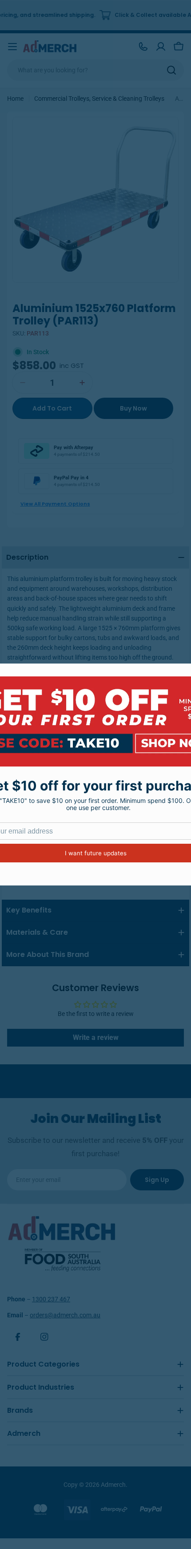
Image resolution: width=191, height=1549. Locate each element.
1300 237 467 (51, 1299)
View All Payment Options (55, 503)
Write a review (96, 1037)
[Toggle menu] (12, 46)
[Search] (171, 70)
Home (15, 98)
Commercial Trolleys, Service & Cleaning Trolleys (99, 98)
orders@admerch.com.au (65, 1315)
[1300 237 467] (143, 46)
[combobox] (95, 70)
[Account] (160, 46)
